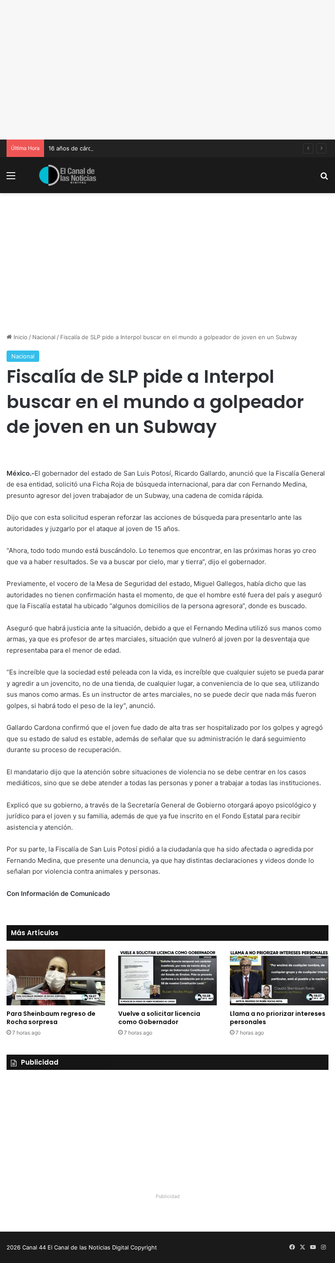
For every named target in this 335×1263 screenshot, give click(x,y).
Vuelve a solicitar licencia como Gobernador (159, 1017)
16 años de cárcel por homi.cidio (92, 148)
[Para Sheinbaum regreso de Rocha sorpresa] (56, 977)
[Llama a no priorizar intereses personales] (279, 977)
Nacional (43, 337)
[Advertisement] (167, 70)
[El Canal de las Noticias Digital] (67, 175)
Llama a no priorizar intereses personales (277, 1017)
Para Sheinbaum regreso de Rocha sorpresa (51, 1017)
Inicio (19, 337)
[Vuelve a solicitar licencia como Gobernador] (167, 977)
